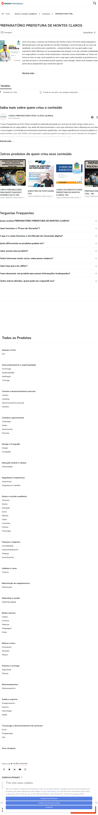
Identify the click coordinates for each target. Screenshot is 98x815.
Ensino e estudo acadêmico (14, 496)
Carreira (5, 395)
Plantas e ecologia (10, 665)
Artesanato (7, 647)
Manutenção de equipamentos (16, 583)
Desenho (5, 651)
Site (3, 737)
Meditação (6, 376)
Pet (3, 354)
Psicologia (6, 531)
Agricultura (6, 669)
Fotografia (6, 451)
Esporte (5, 707)
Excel (4, 729)
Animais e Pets (9, 350)
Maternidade (7, 466)
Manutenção (7, 587)
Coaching (5, 399)
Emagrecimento (8, 703)
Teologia (5, 380)
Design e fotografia (11, 444)
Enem (4, 511)
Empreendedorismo (10, 549)
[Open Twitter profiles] (9, 769)
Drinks (4, 425)
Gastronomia (7, 429)
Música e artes (8, 643)
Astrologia (6, 368)
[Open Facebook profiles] (4, 769)
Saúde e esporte (9, 699)
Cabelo (5, 617)
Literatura (6, 523)
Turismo (5, 572)
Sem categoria (8, 748)
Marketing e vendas (11, 598)
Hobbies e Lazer (9, 568)
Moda (4, 632)
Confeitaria (6, 421)
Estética (5, 620)
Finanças (5, 553)
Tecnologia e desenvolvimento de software (22, 725)
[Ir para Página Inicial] (13, 3)
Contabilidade (7, 546)
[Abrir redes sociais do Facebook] (92, 117)
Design (5, 448)
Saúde (4, 714)
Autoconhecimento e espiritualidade (19, 365)
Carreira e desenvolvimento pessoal (18, 391)
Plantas (5, 673)
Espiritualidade (8, 372)
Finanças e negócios (11, 542)
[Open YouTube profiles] (20, 769)
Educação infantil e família (14, 463)
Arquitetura (7, 481)
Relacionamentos (10, 684)
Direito (5, 504)
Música (5, 654)
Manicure (5, 624)
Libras (4, 519)
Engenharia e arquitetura (13, 477)
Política (5, 527)
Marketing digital (9, 602)
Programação (7, 733)
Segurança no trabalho (11, 485)
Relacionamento (9, 688)
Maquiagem (7, 628)
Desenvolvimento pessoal (13, 403)
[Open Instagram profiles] (25, 769)
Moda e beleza (8, 613)
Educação (6, 508)
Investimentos (8, 557)
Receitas (5, 433)
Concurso (5, 500)
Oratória (5, 406)
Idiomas (5, 515)
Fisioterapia (7, 711)
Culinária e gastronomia (13, 417)
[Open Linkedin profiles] (14, 769)
